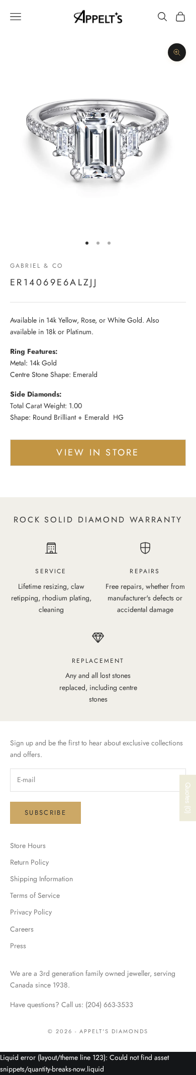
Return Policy (29, 862)
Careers (22, 929)
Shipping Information (41, 879)
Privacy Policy (31, 912)
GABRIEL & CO (36, 265)
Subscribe (45, 812)
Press (18, 946)
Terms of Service (35, 895)
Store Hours (28, 845)
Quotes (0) (188, 797)
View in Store (97, 452)
